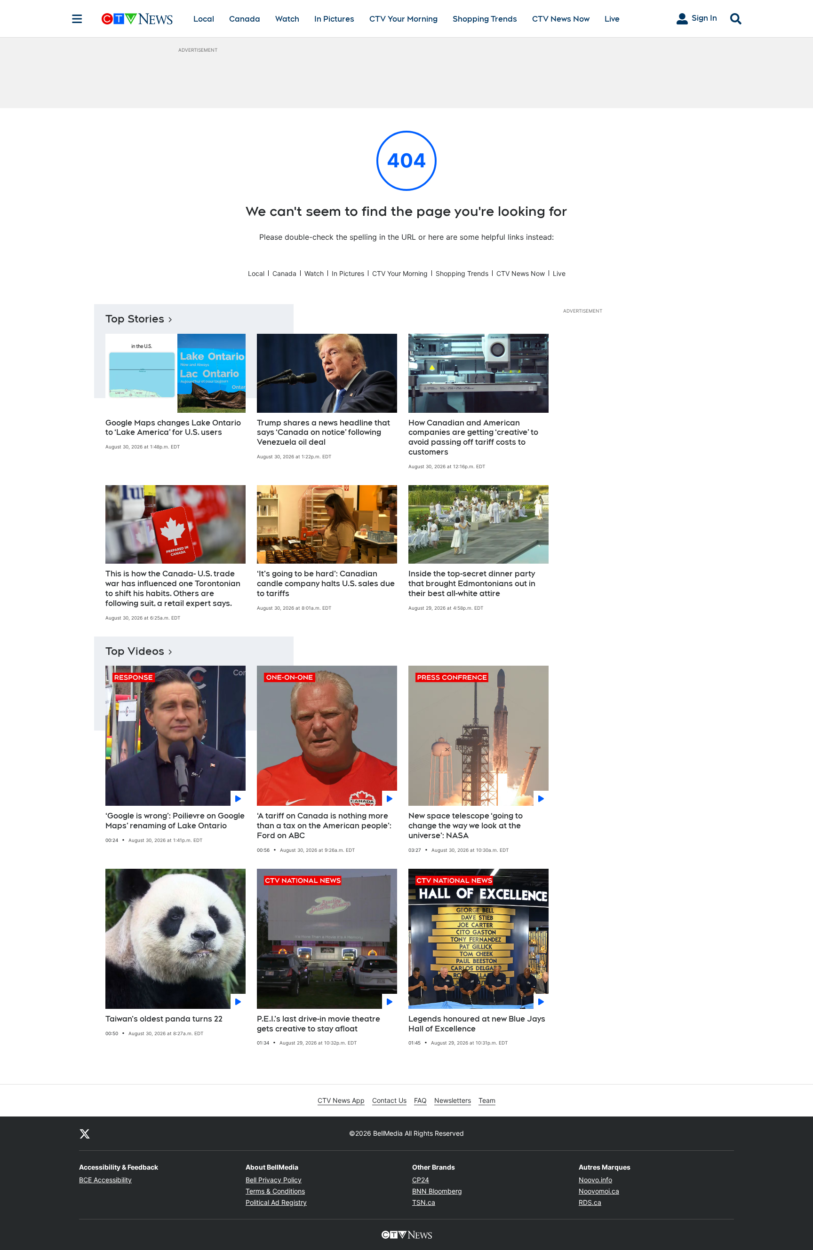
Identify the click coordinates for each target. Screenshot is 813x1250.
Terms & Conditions (275, 1191)
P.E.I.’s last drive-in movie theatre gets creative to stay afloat (318, 1023)
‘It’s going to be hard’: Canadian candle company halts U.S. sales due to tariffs (326, 583)
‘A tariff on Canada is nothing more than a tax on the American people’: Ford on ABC (324, 825)
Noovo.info (595, 1180)
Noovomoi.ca (599, 1191)
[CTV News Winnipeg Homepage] (137, 18)
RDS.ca (590, 1202)
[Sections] (77, 18)
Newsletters (452, 1100)
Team (486, 1100)
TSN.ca (423, 1202)
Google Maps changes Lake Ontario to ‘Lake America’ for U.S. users (173, 427)
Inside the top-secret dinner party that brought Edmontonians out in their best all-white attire (471, 583)
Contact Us (389, 1100)
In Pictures (334, 19)
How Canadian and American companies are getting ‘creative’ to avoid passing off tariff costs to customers (473, 437)
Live (612, 19)
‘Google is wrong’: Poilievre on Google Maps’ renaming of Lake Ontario (175, 820)
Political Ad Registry (276, 1202)
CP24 (420, 1180)
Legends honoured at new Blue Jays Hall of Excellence (476, 1023)
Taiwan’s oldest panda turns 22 (164, 1018)
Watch (287, 19)
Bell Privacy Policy (274, 1180)
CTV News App (341, 1100)
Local (203, 19)
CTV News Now (561, 19)
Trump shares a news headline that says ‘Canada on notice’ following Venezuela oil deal (323, 432)
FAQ (420, 1100)
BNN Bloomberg (437, 1191)
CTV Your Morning (403, 19)
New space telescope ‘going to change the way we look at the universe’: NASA (465, 825)
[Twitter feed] (84, 1133)
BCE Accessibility (105, 1180)
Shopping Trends (485, 19)
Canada (244, 19)
